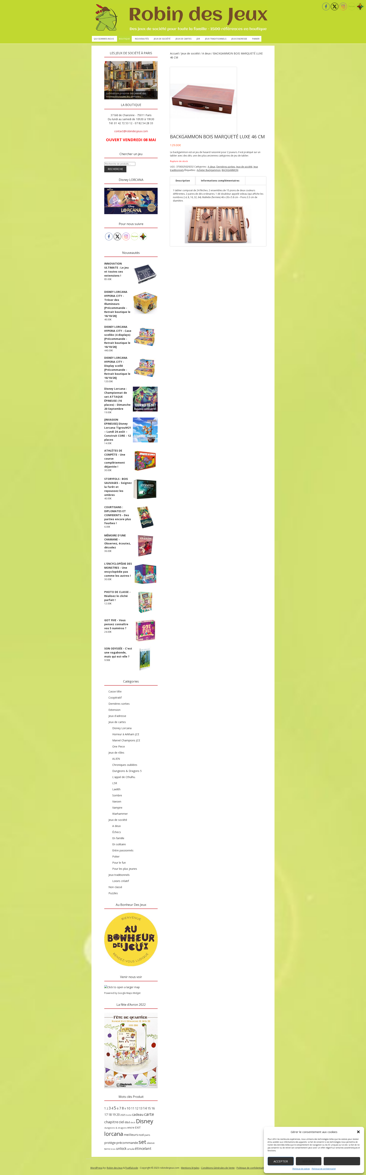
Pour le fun (119, 862)
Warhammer (120, 813)
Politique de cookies (301, 1168)
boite (129, 1115)
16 (153, 1108)
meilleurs (131, 1134)
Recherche (115, 169)
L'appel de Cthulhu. (124, 777)
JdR (198, 38)
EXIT (138, 1127)
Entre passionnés (122, 850)
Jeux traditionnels (215, 38)
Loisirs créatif (120, 881)
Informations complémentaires (220, 180)
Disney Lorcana (122, 728)
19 (114, 1115)
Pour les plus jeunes (124, 869)
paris (147, 1135)
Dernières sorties (225, 166)
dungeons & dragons (115, 1127)
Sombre (117, 795)
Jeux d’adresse (239, 38)
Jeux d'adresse (117, 716)
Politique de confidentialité (324, 1168)
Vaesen (116, 801)
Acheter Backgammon (209, 170)
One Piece (118, 746)
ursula (130, 1149)
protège (110, 1143)
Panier (255, 38)
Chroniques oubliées (124, 765)
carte (149, 1114)
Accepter (281, 1161)
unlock (121, 1148)
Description (183, 180)
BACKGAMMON (230, 170)
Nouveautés (142, 38)
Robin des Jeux (115, 1167)
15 (149, 1108)
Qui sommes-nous (104, 38)
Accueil (174, 53)
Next (164, 60)
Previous (97, 60)
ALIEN (116, 758)
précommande (127, 1142)
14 (145, 1108)
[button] (358, 1132)
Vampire (117, 807)
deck (132, 1122)
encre (130, 1127)
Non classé (115, 887)
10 (128, 1108)
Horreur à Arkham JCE (125, 734)
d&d (127, 1122)
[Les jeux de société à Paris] (181, 18)
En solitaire (119, 844)
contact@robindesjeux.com (131, 131)
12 (136, 1108)
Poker (116, 856)
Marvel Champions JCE (126, 740)
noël (141, 1135)
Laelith (116, 789)
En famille (118, 838)
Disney (144, 1121)
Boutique (124, 38)
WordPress (96, 1167)
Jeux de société (162, 38)
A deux (206, 53)
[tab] (183, 180)
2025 (123, 1115)
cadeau (138, 1114)
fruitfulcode (131, 1167)
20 (118, 1115)
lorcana (113, 1133)
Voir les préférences (342, 1161)
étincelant (143, 1148)
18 (110, 1115)
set (142, 1141)
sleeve (151, 1143)
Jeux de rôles (116, 752)
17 (106, 1115)
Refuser (308, 1161)
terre (107, 1149)
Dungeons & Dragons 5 (127, 771)
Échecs (116, 832)
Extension (114, 710)
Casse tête (115, 691)
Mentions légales (190, 1167)
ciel (121, 1122)
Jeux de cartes (183, 38)
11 (132, 1108)
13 (140, 1108)
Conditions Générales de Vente (218, 1167)
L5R (114, 783)
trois (113, 1148)
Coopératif (115, 697)
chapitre (111, 1122)
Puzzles (113, 893)
